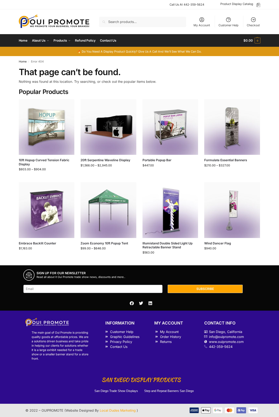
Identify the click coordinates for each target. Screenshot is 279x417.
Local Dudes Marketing (118, 410)
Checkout (253, 25)
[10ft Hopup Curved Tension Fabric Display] (47, 127)
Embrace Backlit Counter (37, 243)
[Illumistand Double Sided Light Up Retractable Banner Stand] (170, 210)
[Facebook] (132, 303)
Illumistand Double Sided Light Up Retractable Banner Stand (167, 245)
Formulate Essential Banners (225, 160)
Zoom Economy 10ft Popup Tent (104, 243)
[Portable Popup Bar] (170, 127)
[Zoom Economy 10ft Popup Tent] (108, 210)
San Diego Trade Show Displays (116, 391)
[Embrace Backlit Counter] (47, 210)
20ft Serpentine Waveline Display (105, 160)
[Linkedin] (150, 303)
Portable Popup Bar (156, 160)
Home (23, 61)
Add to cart (170, 174)
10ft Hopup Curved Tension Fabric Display (44, 162)
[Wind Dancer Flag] (232, 210)
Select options (46, 178)
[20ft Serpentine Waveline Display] (108, 127)
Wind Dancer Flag (217, 243)
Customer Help (228, 25)
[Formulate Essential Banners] (232, 127)
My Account (202, 25)
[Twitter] (141, 303)
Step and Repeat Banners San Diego (169, 391)
